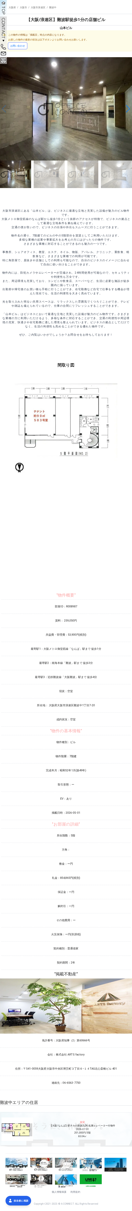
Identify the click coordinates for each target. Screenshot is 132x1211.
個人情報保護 (59, 1192)
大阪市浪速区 (38, 7)
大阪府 (12, 7)
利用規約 (75, 1192)
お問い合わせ (17, 45)
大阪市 (23, 7)
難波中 (52, 7)
